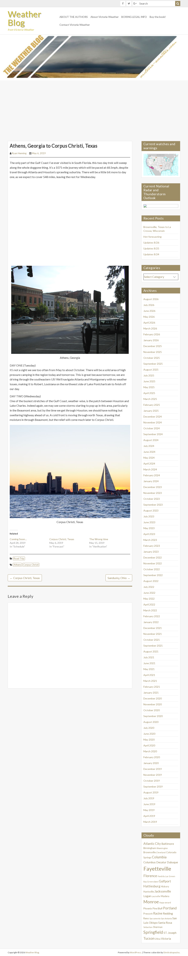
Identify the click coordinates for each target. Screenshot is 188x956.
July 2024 (148, 445)
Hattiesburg (151, 886)
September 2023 (153, 504)
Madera (165, 896)
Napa (161, 902)
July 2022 (148, 586)
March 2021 (150, 680)
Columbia (159, 857)
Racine (157, 913)
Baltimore (167, 843)
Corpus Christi (31, 564)
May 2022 (149, 598)
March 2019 (150, 821)
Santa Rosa (165, 922)
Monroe (151, 901)
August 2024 (150, 440)
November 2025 (152, 351)
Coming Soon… (18, 539)
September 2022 (153, 575)
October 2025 (151, 357)
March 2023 (150, 539)
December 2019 (152, 768)
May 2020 (149, 739)
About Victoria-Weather (105, 16)
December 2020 (152, 698)
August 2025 (150, 369)
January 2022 (151, 622)
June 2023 (149, 522)
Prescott (148, 913)
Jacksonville (162, 891)
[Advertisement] (94, 108)
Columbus (149, 862)
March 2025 (150, 398)
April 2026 (149, 322)
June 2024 (149, 451)
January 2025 (151, 410)
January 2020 (151, 763)
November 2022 (152, 563)
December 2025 (152, 346)
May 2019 (149, 810)
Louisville (156, 896)
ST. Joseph (170, 932)
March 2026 (150, 328)
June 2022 (149, 592)
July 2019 (148, 798)
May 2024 (149, 457)
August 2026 (150, 299)
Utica (157, 938)
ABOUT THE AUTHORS (73, 16)
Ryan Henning (19, 153)
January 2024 (151, 481)
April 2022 (149, 604)
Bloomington (162, 848)
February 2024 (151, 475)
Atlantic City (152, 844)
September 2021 (153, 645)
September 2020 (153, 716)
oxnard (168, 902)
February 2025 (151, 404)
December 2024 (152, 416)
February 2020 (151, 757)
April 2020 (149, 745)
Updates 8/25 (151, 248)
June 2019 (149, 804)
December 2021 (152, 628)
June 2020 (149, 733)
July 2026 (148, 304)
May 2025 (149, 387)
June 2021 (149, 663)
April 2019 (149, 815)
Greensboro (152, 881)
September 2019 (153, 786)
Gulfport (165, 881)
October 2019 (151, 780)
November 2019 (152, 774)
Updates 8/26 (151, 242)
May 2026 (149, 316)
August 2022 (150, 581)
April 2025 (149, 393)
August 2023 (150, 510)
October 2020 (151, 710)
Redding (168, 913)
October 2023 (151, 498)
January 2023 (151, 551)
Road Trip (19, 558)
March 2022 (150, 610)
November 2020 (152, 704)
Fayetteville (157, 868)
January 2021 (151, 692)
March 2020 (150, 751)
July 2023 (148, 516)
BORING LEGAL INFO (134, 16)
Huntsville (148, 891)
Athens (17, 564)
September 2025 (153, 363)
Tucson (148, 938)
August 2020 (150, 721)
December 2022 (152, 557)
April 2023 (149, 534)
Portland (170, 908)
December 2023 (152, 487)
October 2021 (151, 639)
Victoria (166, 938)
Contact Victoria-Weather (74, 24)
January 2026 (151, 340)
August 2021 (150, 651)
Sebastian (148, 927)
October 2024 (151, 428)
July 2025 (148, 375)
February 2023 (151, 545)
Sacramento (154, 918)
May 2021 (149, 669)
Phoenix (147, 908)
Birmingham (149, 848)
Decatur (161, 862)
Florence (150, 876)
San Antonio (166, 918)
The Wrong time (98, 539)
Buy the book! (158, 16)
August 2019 (150, 792)
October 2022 (151, 569)
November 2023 (152, 492)
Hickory (165, 886)
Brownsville (149, 852)
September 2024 (153, 434)
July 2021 (148, 657)
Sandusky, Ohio (119, 578)
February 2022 (151, 616)
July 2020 (148, 727)
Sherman (157, 927)
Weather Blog (24, 18)
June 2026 (149, 310)
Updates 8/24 (151, 254)
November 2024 (152, 422)
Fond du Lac (163, 876)
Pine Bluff (157, 908)
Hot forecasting (152, 236)
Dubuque (172, 862)
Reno (146, 918)
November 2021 (152, 633)
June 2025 (149, 381)
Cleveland (161, 852)
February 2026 (151, 334)
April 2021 (149, 674)
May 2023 (149, 528)
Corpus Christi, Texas (61, 539)
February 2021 (151, 686)
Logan (147, 896)
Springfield (153, 932)
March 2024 (150, 469)
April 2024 (149, 463)
